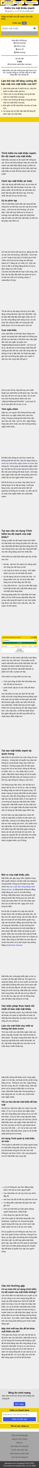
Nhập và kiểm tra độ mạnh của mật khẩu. (17, 17)
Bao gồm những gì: (19, 40)
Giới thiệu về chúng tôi (19, 1446)
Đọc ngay (19, 1404)
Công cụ (19, 1443)
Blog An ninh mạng (19, 1439)
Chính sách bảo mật (20, 1450)
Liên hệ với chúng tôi (19, 1457)
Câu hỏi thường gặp (20, 1435)
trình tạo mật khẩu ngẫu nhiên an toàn (18, 463)
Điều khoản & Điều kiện (19, 1454)
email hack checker (14, 945)
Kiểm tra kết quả (19, 1419)
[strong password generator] (7, 3)
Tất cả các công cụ (19, 1426)
